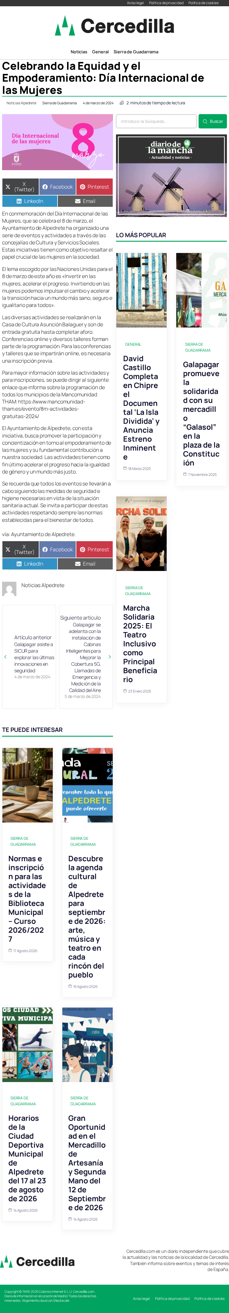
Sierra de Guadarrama (59, 102)
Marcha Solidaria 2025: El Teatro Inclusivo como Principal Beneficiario (140, 644)
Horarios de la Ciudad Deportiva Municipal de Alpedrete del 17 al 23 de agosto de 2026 (27, 1158)
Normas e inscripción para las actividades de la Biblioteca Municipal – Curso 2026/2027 (27, 898)
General (133, 344)
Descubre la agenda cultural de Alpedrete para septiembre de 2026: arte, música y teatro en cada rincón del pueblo (87, 916)
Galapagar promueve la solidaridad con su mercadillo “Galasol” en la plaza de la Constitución (201, 413)
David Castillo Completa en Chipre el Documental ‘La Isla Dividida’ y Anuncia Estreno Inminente (141, 407)
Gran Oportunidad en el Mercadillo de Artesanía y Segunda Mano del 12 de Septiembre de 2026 (87, 1163)
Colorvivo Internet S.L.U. (56, 1291)
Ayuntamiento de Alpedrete (43, 534)
